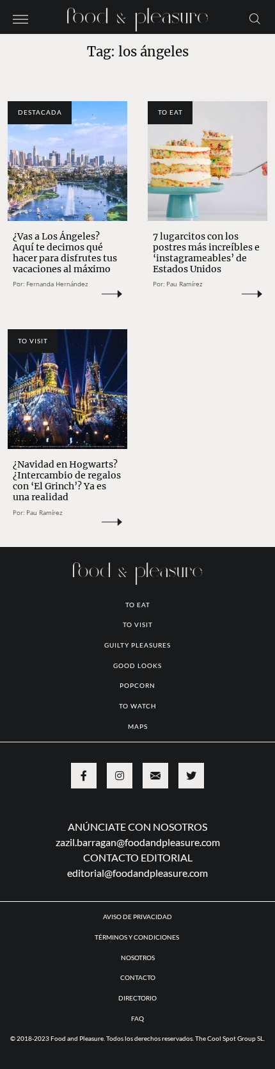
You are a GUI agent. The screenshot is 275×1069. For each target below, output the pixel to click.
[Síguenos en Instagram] (119, 775)
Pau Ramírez (184, 283)
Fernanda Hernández (57, 283)
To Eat (170, 112)
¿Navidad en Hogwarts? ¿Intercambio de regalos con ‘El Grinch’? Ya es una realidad (67, 481)
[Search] (254, 18)
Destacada (40, 112)
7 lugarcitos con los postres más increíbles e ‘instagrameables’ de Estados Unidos (206, 253)
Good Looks (137, 665)
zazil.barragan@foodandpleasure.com (138, 842)
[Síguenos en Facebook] (84, 775)
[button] (20, 18)
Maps (138, 726)
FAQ (137, 1018)
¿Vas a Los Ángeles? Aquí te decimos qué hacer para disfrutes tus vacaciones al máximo (65, 253)
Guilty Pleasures (137, 645)
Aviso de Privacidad (137, 916)
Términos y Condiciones (137, 937)
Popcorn (137, 685)
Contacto (137, 977)
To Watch (138, 706)
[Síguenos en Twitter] (191, 775)
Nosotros (138, 957)
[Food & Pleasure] (137, 16)
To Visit (33, 341)
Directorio (137, 998)
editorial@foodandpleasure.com (137, 873)
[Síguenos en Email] (155, 775)
